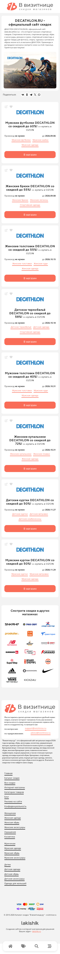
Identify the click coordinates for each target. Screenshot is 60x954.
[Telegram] (31, 94)
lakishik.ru (36, 931)
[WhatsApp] (39, 94)
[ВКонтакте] (23, 94)
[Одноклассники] (27, 94)
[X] (35, 94)
